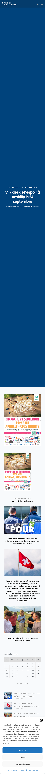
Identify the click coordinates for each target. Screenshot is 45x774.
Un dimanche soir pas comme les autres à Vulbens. (26, 715)
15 (27, 670)
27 (17, 676)
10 (38, 667)
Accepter (22, 750)
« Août (19, 683)
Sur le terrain (29, 187)
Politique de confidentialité (28, 770)
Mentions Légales (12, 770)
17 (38, 670)
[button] (41, 720)
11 (7, 670)
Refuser (23, 757)
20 (17, 673)
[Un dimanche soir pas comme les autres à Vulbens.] (8, 716)
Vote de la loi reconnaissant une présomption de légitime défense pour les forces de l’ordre (27, 695)
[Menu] (41, 4)
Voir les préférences (22, 764)
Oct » (26, 683)
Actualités (14, 187)
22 (27, 673)
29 (27, 676)
